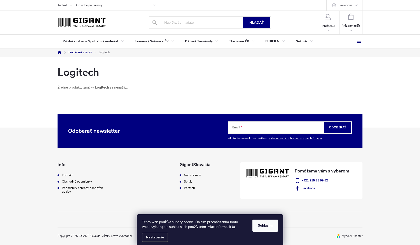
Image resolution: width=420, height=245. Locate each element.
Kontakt (62, 5)
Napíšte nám (192, 175)
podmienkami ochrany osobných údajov (295, 138)
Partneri (189, 188)
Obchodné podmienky (89, 5)
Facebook (308, 188)
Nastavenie (155, 237)
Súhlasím (265, 225)
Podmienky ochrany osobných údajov (82, 190)
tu (233, 226)
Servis (188, 181)
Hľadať (256, 22)
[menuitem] (93, 41)
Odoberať (337, 127)
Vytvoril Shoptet (352, 236)
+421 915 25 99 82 (315, 180)
